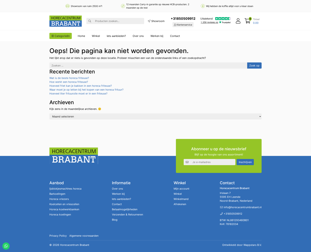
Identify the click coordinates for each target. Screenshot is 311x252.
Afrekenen (180, 204)
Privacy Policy (58, 235)
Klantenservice (184, 24)
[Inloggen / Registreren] (238, 21)
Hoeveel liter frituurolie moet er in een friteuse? (78, 93)
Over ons (138, 36)
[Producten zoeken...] (89, 21)
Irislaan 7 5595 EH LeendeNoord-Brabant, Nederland (236, 196)
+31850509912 (183, 19)
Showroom (157, 21)
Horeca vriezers (59, 199)
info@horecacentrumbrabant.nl (243, 207)
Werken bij (156, 36)
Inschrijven (245, 162)
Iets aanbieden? (116, 36)
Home (81, 36)
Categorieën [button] (62, 36)
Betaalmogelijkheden (124, 209)
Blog (114, 219)
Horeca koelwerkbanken (64, 209)
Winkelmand (181, 199)
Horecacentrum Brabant (74, 245)
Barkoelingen (57, 193)
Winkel (96, 36)
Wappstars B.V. (252, 245)
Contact (175, 36)
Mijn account (181, 188)
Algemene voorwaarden (83, 235)
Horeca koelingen (60, 214)
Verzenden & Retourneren (127, 214)
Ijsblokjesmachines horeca (65, 188)
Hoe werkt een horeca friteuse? (68, 81)
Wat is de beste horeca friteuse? (69, 78)
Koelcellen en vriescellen (64, 204)
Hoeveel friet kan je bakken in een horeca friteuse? (80, 85)
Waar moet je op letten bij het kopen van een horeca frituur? (86, 89)
